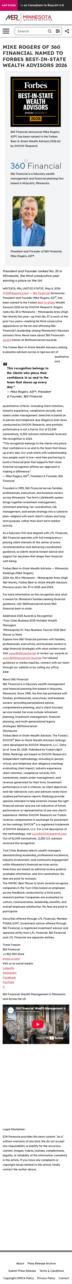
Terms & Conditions (51, 1270)
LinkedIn (8, 968)
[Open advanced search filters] (58, 31)
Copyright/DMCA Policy (18, 1278)
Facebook (9, 977)
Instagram (9, 972)
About (20, 1263)
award (7, 340)
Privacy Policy (46, 1278)
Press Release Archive (41, 1263)
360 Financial (41, 293)
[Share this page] (67, 31)
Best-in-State (46, 302)
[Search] (50, 31)
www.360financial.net (22, 653)
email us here (11, 958)
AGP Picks (9, 5)
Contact (64, 1278)
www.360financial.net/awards (22, 658)
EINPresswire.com (15, 293)
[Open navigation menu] (6, 31)
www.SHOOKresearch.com (49, 833)
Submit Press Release (22, 1270)
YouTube (8, 982)
